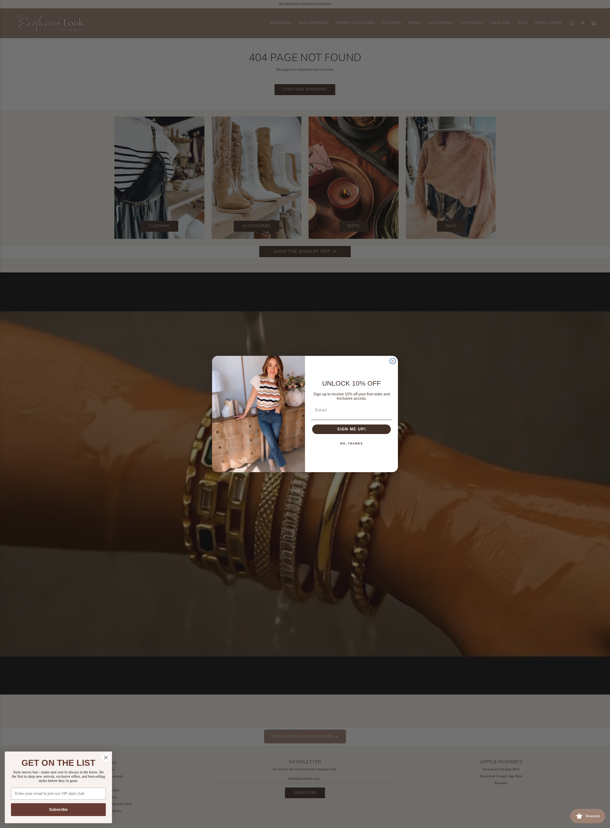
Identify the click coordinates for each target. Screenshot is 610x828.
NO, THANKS (351, 443)
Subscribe (58, 810)
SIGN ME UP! (351, 429)
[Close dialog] (393, 361)
